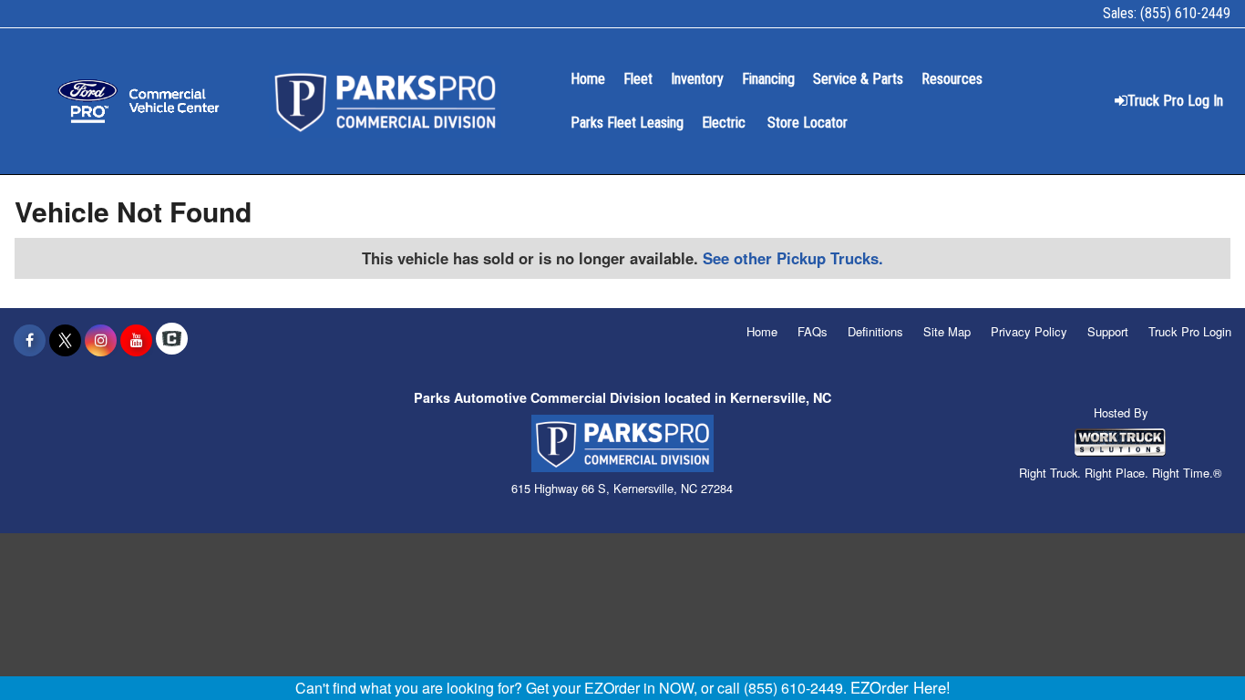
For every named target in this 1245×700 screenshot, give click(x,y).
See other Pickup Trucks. (793, 258)
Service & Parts (858, 79)
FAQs (812, 331)
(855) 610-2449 (1185, 13)
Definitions (875, 331)
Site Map (947, 331)
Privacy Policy (1029, 331)
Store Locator (807, 122)
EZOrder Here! (900, 687)
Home (588, 79)
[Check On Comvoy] (172, 340)
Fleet (638, 79)
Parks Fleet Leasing (627, 122)
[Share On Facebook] (30, 340)
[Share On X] (65, 340)
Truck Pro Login (1189, 331)
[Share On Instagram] (101, 340)
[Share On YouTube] (136, 340)
